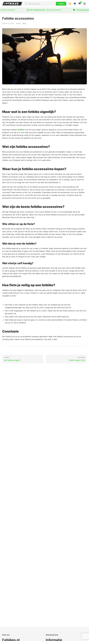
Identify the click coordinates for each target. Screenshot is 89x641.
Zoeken (61, 4)
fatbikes (21, 130)
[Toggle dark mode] (70, 4)
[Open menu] (84, 3)
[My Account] (75, 4)
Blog (24, 23)
